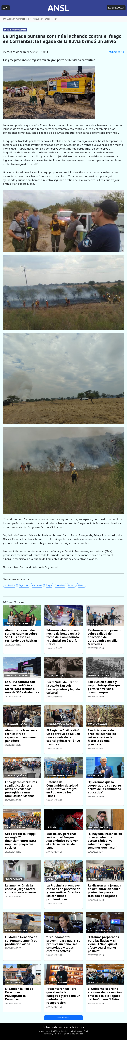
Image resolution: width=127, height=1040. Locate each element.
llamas (71, 585)
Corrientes (37, 585)
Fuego (49, 585)
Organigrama (44, 1031)
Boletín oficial (82, 1031)
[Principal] (5, 7)
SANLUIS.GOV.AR (116, 7)
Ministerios (10, 585)
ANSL (58, 7)
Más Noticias (63, 1017)
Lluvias (81, 585)
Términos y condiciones (53, 1034)
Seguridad (24, 585)
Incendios (60, 585)
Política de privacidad (74, 1034)
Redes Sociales (68, 1031)
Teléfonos (56, 1031)
